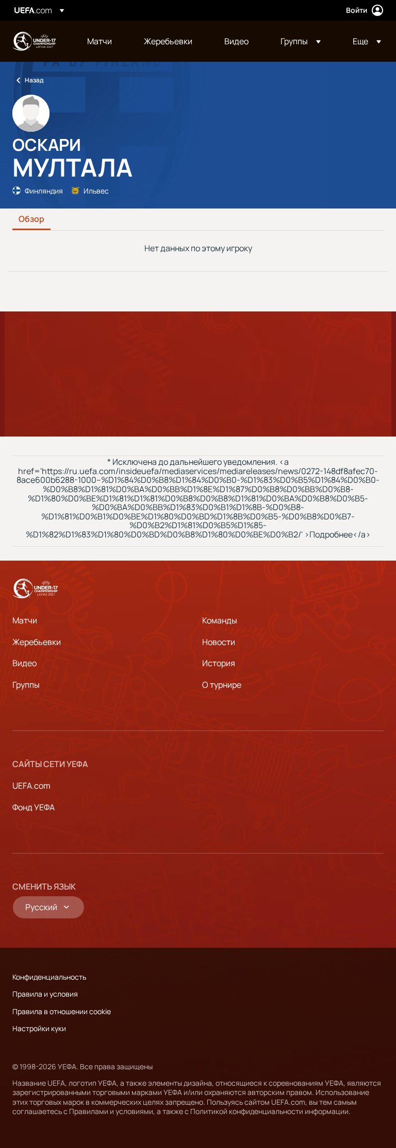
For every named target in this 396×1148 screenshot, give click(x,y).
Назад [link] (34, 80)
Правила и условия (45, 994)
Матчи (24, 620)
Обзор (31, 219)
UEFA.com (31, 785)
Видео (24, 663)
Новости (218, 642)
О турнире (221, 684)
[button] (300, 41)
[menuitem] (102, 41)
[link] (99, 41)
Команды (219, 620)
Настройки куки (39, 1028)
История (218, 663)
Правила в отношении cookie (61, 1011)
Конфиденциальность (49, 977)
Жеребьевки (36, 642)
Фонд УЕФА (33, 807)
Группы (26, 684)
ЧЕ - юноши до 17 (34, 41)
